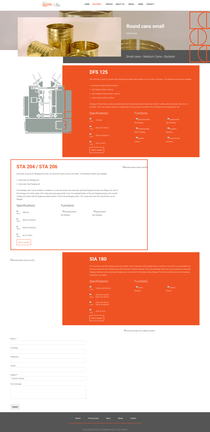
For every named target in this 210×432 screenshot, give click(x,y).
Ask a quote (96, 150)
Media (120, 418)
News (140, 4)
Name (13, 339)
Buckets (169, 56)
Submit (15, 407)
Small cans (133, 56)
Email (13, 366)
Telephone (14, 357)
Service (109, 4)
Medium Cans (152, 56)
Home (87, 4)
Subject (14, 375)
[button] (102, 4)
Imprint (77, 418)
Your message (16, 384)
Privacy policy (93, 418)
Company (14, 348)
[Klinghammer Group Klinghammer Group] (51, 4)
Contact (150, 4)
